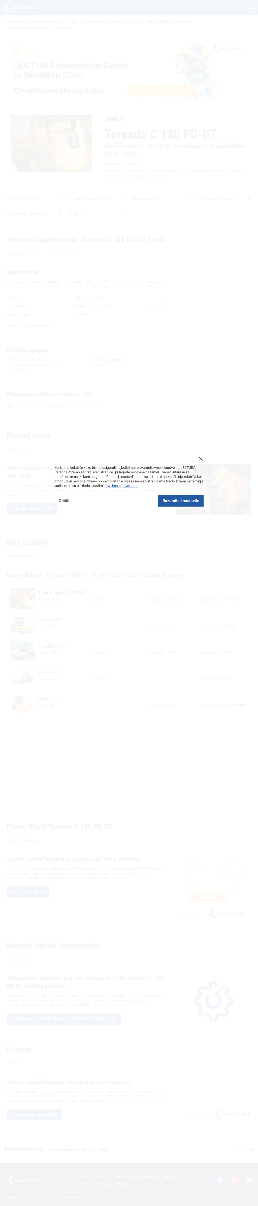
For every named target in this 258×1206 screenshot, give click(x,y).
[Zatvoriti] (201, 458)
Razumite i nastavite (181, 500)
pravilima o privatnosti (121, 486)
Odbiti (64, 500)
